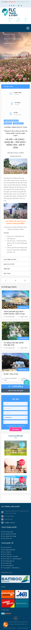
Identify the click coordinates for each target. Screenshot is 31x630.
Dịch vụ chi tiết (9, 264)
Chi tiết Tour (8, 86)
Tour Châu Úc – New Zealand (12, 559)
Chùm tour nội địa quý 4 (11, 120)
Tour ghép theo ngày (9, 536)
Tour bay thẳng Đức (9, 550)
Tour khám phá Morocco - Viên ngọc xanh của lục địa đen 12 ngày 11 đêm (16, 469)
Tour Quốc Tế (7, 547)
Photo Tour (8, 123)
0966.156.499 (12, 2)
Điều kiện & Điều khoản (9, 628)
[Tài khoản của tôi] (18, 5)
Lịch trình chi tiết (10, 259)
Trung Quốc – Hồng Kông (11, 567)
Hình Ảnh (7, 269)
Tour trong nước (18, 123)
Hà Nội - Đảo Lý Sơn (11, 374)
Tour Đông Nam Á (8, 561)
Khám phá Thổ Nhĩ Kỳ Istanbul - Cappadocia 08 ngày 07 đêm (16, 487)
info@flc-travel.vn (24, 2)
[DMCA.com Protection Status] (6, 613)
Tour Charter (7, 552)
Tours (12, 34)
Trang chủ (7, 34)
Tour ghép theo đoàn (9, 534)
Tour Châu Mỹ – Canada (10, 556)
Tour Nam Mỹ (7, 563)
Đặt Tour (7, 273)
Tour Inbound (7, 538)
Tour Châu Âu (7, 554)
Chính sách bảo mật (22, 628)
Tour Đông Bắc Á (8, 565)
